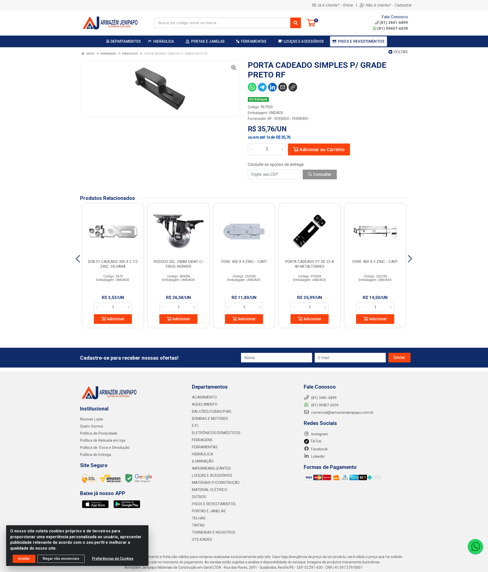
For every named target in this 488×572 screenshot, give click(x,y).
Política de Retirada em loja (102, 440)
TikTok (315, 441)
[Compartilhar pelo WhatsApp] (252, 87)
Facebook (319, 449)
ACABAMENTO (204, 397)
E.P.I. (195, 425)
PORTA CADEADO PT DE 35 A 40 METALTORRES (309, 264)
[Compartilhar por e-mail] (282, 87)
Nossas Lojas (91, 419)
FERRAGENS (202, 440)
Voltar (400, 52)
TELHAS (199, 518)
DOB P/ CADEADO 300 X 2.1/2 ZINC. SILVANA (113, 264)
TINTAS (198, 525)
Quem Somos (91, 426)
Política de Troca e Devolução (105, 447)
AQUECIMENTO (204, 404)
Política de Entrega (95, 454)
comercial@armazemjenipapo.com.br (342, 412)
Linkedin (317, 456)
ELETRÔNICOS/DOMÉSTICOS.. (217, 433)
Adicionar (115, 318)
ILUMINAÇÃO (203, 461)
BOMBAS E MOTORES (210, 418)
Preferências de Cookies (112, 559)
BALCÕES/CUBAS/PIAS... (213, 411)
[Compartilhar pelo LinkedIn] (272, 87)
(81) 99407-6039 (392, 28)
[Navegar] (78, 258)
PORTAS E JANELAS (209, 511)
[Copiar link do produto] (292, 87)
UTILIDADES (202, 539)
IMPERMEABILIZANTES (211, 468)
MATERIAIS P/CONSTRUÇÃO (216, 482)
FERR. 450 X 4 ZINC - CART (244, 261)
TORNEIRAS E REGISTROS (213, 532)
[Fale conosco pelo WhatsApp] (475, 546)
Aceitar (24, 559)
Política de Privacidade (98, 433)
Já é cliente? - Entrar (335, 5)
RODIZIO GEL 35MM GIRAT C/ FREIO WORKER (178, 264)
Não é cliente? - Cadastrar (389, 5)
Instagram (319, 434)
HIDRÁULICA (202, 454)
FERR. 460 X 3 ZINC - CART (375, 261)
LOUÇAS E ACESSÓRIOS (212, 475)
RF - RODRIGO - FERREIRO (288, 119)
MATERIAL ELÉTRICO (209, 489)
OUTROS (199, 497)
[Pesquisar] (295, 23)
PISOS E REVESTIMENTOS (214, 504)
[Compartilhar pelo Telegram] (262, 87)
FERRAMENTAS (205, 447)
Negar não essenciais (61, 559)
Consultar (321, 174)
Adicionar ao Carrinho (321, 149)
